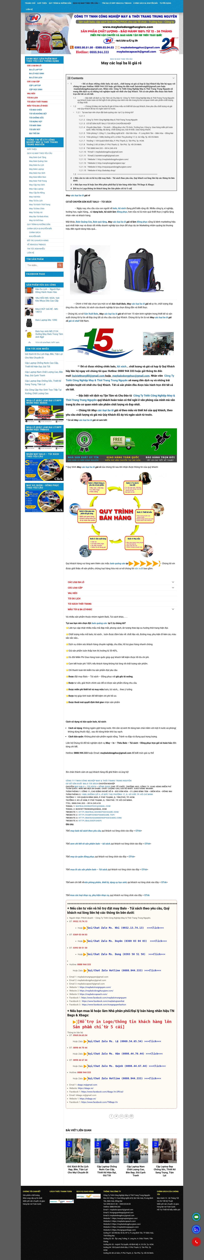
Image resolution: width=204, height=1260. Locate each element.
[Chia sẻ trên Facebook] (111, 1116)
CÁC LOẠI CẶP (75, 587)
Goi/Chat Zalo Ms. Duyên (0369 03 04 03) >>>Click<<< (127, 940)
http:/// (98, 812)
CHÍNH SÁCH (35, 232)
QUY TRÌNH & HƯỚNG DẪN (60, 3)
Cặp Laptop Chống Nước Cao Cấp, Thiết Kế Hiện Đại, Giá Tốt (41, 365)
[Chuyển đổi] (173, 582)
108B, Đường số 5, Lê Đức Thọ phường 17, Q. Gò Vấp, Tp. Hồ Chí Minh (117, 794)
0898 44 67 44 (80, 1060)
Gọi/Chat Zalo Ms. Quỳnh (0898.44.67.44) (117, 1066)
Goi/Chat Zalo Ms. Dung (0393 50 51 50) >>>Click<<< (126, 954)
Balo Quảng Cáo (84, 221)
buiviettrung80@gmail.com (88, 375)
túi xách (121, 366)
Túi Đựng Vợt (35, 121)
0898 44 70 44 (80, 1047)
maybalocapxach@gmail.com (121, 1210)
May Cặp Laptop (36, 189)
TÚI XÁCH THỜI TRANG (79, 604)
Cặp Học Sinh (35, 89)
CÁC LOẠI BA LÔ (76, 582)
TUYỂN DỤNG (165, 3)
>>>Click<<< (152, 970)
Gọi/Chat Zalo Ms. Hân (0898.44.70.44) (116, 1053)
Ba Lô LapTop (35, 69)
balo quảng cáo (117, 563)
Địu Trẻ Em (34, 133)
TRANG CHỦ (30, 3)
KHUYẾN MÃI (35, 236)
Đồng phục (104, 786)
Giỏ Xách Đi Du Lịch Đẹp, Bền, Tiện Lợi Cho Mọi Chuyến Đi (44, 356)
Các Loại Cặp (33, 81)
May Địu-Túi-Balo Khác (38, 216)
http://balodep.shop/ (90, 821)
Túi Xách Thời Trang (37, 102)
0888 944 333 (84, 964)
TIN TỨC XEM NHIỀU (36, 249)
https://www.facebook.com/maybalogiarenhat (103, 1001)
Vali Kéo (31, 93)
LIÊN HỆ (29, 9)
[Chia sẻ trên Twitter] (116, 1116)
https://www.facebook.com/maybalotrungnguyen (103, 997)
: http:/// (96, 815)
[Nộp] (60, 265)
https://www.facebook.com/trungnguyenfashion (104, 1004)
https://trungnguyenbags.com (123, 1230)
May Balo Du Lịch (36, 165)
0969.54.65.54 (80, 1035)
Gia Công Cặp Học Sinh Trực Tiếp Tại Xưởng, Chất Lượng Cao (43, 391)
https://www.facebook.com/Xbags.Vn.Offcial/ (102, 1091)
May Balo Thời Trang (38, 181)
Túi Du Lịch (32, 98)
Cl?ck (138, 830)
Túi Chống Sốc (36, 118)
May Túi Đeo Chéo (36, 208)
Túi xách (91, 786)
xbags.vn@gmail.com (87, 1085)
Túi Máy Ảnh (35, 125)
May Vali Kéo (34, 197)
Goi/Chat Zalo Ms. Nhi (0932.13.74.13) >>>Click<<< (125, 927)
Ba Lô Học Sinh (36, 73)
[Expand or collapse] (173, 78)
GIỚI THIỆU (42, 3)
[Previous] (65, 1159)
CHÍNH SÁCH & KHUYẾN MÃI (145, 3)
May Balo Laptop (36, 169)
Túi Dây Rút (34, 129)
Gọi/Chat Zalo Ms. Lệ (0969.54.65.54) (115, 1041)
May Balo (79, 786)
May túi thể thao (36, 220)
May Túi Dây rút (35, 212)
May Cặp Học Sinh (37, 185)
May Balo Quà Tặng (37, 157)
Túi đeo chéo (35, 110)
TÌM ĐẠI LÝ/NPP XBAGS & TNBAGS (116, 3)
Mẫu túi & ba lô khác (37, 106)
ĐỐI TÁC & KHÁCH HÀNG (38, 240)
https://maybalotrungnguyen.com (125, 1227)
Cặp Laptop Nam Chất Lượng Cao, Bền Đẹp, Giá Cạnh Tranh (44, 374)
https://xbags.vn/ (86, 1088)
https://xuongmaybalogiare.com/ (125, 1218)
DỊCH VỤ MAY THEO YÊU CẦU (85, 3)
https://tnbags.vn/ (88, 1098)
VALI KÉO (72, 593)
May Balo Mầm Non (37, 177)
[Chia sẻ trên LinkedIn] (131, 1116)
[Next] (177, 1159)
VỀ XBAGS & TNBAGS (36, 244)
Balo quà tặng (100, 221)
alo (96, 313)
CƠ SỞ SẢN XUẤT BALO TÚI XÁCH (82, 783)
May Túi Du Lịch (36, 201)
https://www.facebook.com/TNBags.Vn (99, 1102)
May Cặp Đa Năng (37, 193)
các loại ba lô (77, 195)
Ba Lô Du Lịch (35, 77)
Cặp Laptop (35, 85)
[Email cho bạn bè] (121, 1116)
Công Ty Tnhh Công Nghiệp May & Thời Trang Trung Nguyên (99, 781)
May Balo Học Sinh (37, 173)
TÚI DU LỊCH (74, 598)
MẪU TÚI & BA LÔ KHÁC (80, 609)
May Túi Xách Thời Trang (39, 204)
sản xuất (139, 568)
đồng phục (122, 211)
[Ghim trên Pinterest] (126, 1116)
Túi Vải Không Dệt (38, 114)
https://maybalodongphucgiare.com (126, 1224)
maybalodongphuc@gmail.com (130, 375)
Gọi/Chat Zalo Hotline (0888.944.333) (115, 970)
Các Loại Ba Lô (34, 65)
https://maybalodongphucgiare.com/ (96, 990)
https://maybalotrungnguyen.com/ (95, 987)
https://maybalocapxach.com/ (93, 994)
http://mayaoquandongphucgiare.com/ (100, 818)
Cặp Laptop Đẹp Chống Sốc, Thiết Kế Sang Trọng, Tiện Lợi (43, 383)
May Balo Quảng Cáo (38, 161)
